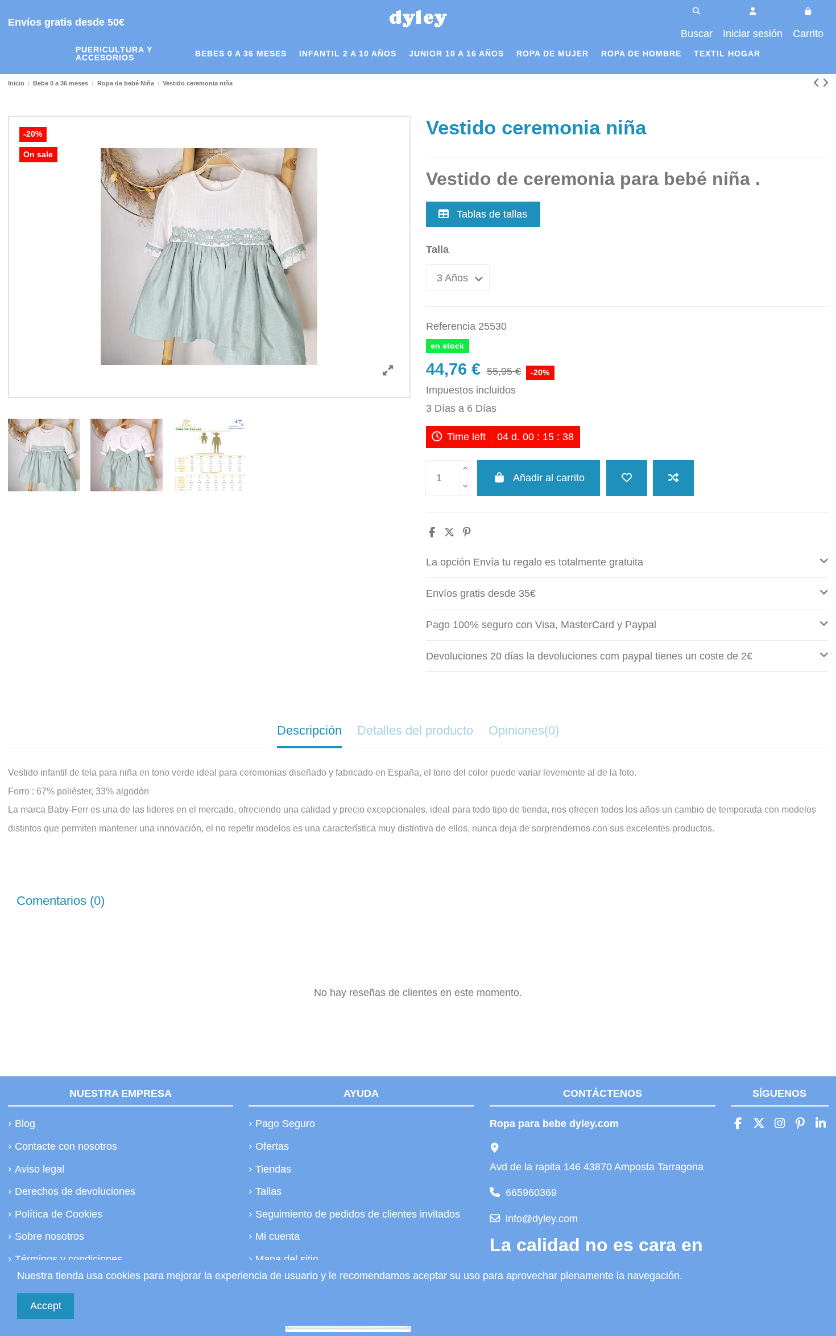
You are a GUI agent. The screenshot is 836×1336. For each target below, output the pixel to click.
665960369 (531, 1192)
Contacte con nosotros (66, 1146)
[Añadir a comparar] (673, 478)
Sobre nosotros (49, 1236)
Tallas (268, 1191)
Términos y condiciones (68, 1259)
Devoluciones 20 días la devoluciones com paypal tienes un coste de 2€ (589, 656)
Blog (25, 1123)
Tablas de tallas (490, 214)
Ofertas (272, 1146)
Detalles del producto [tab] (415, 730)
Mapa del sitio (286, 1259)
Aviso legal (39, 1169)
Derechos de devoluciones (75, 1191)
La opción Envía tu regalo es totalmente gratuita (534, 562)
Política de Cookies (58, 1214)
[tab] (627, 562)
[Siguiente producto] (825, 83)
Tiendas (273, 1169)
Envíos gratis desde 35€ (481, 593)
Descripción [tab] (309, 730)
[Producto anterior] (817, 83)
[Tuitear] (449, 532)
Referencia (450, 326)
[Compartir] (432, 532)
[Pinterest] (467, 532)
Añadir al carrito (549, 477)
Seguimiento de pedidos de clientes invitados (357, 1214)
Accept (45, 1306)
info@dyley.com (542, 1218)
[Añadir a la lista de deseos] (626, 478)
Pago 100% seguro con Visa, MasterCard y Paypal (541, 624)
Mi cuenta (277, 1236)
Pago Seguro (285, 1123)
